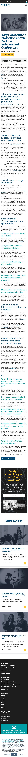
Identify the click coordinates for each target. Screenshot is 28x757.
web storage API (11, 740)
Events (3, 700)
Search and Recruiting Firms (8, 682)
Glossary (3, 702)
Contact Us (4, 689)
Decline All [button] (21, 754)
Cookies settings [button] (7, 754)
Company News (5, 716)
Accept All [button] (14, 754)
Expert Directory (5, 714)
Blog (2, 698)
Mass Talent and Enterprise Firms (10, 684)
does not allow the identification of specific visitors (12, 741)
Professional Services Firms (8, 686)
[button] (2, 54)
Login (3, 707)
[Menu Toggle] (26, 5)
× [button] (25, 737)
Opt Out (18, 742)
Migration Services (6, 670)
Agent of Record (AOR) (7, 668)
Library (3, 696)
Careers (3, 718)
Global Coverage (6, 673)
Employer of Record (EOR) (8, 665)
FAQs (2, 704)
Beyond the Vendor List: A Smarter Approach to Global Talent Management (13, 549)
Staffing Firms (5, 679)
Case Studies (4, 720)
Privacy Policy (7, 739)
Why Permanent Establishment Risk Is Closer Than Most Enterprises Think (13, 636)
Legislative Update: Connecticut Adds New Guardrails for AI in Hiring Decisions (13, 594)
